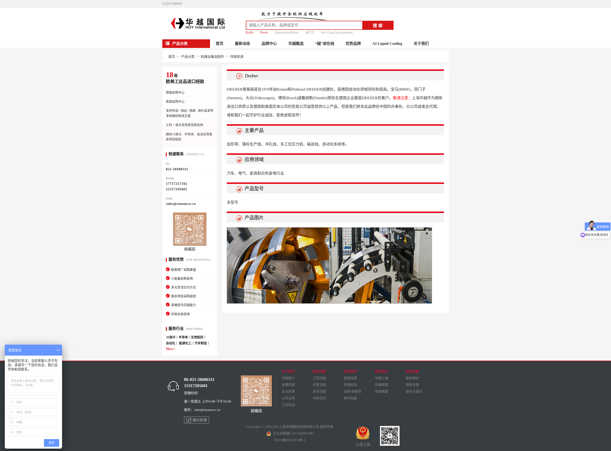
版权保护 (412, 378)
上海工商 (362, 444)
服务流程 (319, 371)
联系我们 (381, 371)
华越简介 (288, 378)
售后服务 (350, 371)
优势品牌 (353, 43)
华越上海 (381, 378)
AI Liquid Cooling (387, 43)
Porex (264, 32)
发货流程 (319, 391)
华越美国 (381, 391)
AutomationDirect (287, 32)
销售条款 (412, 385)
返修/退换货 (352, 391)
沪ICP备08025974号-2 (290, 440)
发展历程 (288, 385)
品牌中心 (269, 43)
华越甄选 (296, 43)
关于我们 (421, 43)
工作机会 (288, 405)
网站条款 (412, 371)
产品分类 (188, 56)
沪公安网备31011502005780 (292, 433)
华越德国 (381, 385)
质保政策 (350, 378)
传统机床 (237, 56)
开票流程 (319, 385)
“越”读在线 (324, 43)
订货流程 (319, 378)
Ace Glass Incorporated (337, 32)
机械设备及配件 (212, 56)
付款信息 (319, 398)
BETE (310, 32)
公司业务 (288, 398)
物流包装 (350, 398)
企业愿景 (288, 391)
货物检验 (350, 385)
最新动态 (242, 43)
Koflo (249, 32)
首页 (219, 43)
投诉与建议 (414, 391)
